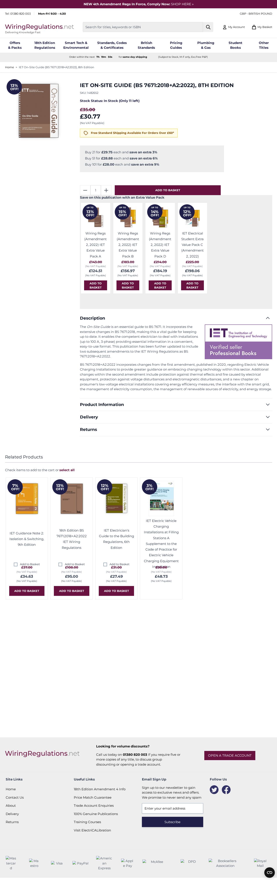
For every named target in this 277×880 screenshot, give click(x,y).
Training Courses (87, 822)
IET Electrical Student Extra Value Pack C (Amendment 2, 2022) (192, 244)
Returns (12, 822)
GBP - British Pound (256, 13)
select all (67, 470)
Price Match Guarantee (92, 797)
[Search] (208, 27)
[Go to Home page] (39, 27)
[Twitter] (214, 789)
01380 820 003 (20, 13)
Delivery (12, 814)
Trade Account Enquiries (94, 805)
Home (9, 67)
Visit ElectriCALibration (92, 830)
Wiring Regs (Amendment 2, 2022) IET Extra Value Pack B (128, 244)
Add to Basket (30, 564)
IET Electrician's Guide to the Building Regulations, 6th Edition (116, 539)
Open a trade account (230, 755)
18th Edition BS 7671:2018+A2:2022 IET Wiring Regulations (71, 539)
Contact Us (15, 797)
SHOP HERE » (182, 4)
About (11, 805)
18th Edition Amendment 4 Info (99, 789)
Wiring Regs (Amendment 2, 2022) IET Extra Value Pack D (160, 244)
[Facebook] (226, 789)
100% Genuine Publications (96, 814)
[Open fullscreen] (38, 110)
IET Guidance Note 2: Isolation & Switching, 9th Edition (26, 539)
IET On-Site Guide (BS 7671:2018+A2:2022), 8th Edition (56, 67)
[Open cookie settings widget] (269, 872)
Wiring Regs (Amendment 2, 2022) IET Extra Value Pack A (95, 244)
